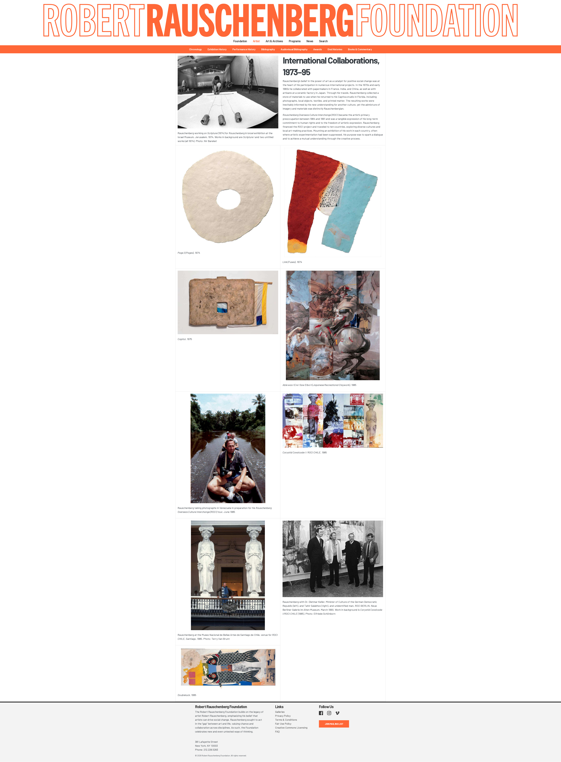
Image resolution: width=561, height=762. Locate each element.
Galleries (280, 711)
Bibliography (268, 49)
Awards (317, 49)
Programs (295, 41)
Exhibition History (217, 49)
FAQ (277, 731)
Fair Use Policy (283, 723)
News (310, 41)
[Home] (280, 20)
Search (323, 41)
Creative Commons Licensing (291, 727)
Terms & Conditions (286, 719)
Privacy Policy (283, 715)
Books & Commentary (360, 49)
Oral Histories (335, 49)
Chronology (195, 49)
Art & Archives (274, 41)
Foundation (240, 41)
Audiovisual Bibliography (294, 49)
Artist (256, 41)
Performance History (244, 49)
